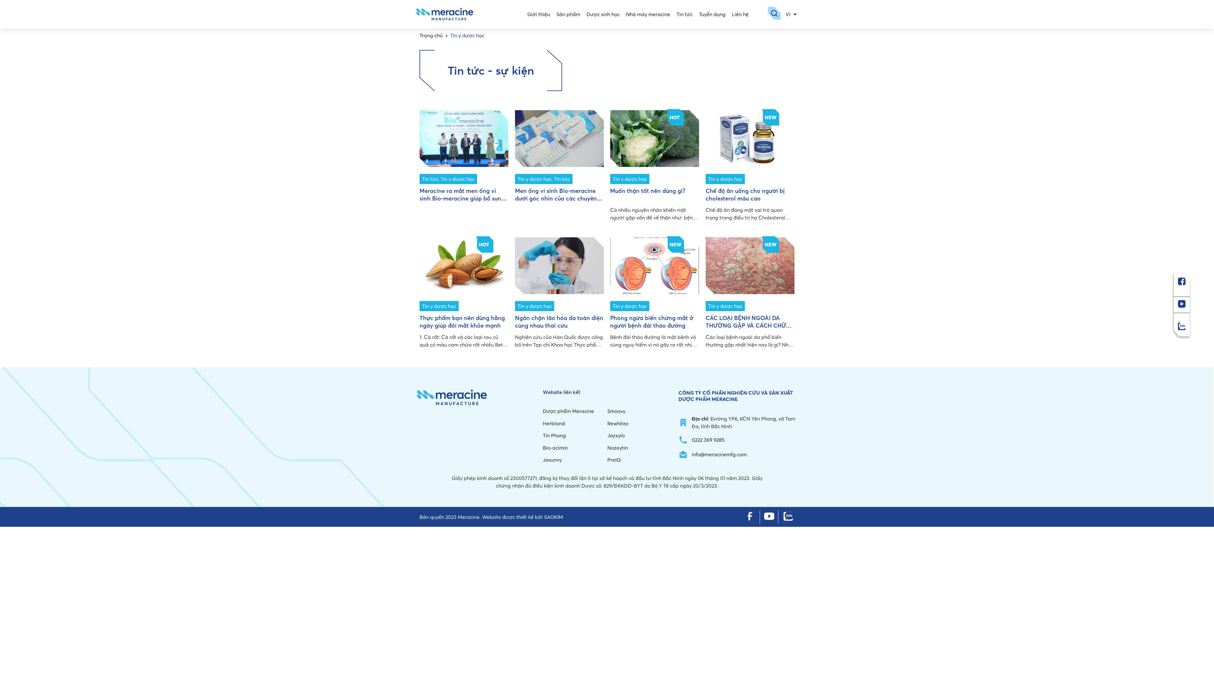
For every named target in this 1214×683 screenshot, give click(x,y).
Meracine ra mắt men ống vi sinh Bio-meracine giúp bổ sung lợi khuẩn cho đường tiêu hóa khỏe (462, 202)
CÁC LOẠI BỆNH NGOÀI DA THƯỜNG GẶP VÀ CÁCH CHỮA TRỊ (748, 325)
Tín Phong (554, 435)
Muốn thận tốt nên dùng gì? (647, 190)
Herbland (554, 423)
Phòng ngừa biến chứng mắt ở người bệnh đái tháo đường (651, 321)
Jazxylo (616, 435)
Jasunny (552, 460)
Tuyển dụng (712, 14)
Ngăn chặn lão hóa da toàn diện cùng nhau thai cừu (559, 321)
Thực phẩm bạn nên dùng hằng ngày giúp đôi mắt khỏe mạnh (462, 321)
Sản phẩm (568, 14)
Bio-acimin (555, 448)
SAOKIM (553, 517)
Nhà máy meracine (648, 14)
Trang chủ (431, 35)
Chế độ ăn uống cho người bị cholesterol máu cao (745, 194)
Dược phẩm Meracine (568, 411)
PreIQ (614, 460)
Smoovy (616, 411)
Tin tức (685, 14)
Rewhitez (617, 423)
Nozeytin (617, 448)
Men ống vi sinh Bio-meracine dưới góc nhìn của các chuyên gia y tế (556, 198)
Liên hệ (740, 14)
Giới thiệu (538, 14)
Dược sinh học (603, 14)
